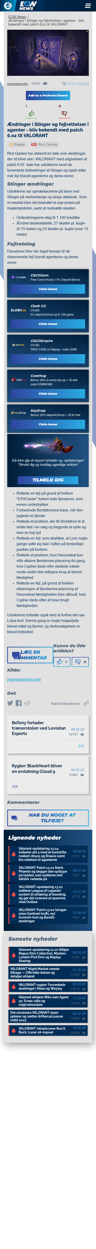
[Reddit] (27, 703)
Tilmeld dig (48, 480)
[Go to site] (18, 277)
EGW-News (17, 17)
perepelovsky (17, 84)
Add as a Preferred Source (48, 95)
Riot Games (47, 144)
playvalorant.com (24, 679)
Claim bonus (48, 289)
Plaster (19, 144)
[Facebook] (19, 703)
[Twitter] (10, 703)
